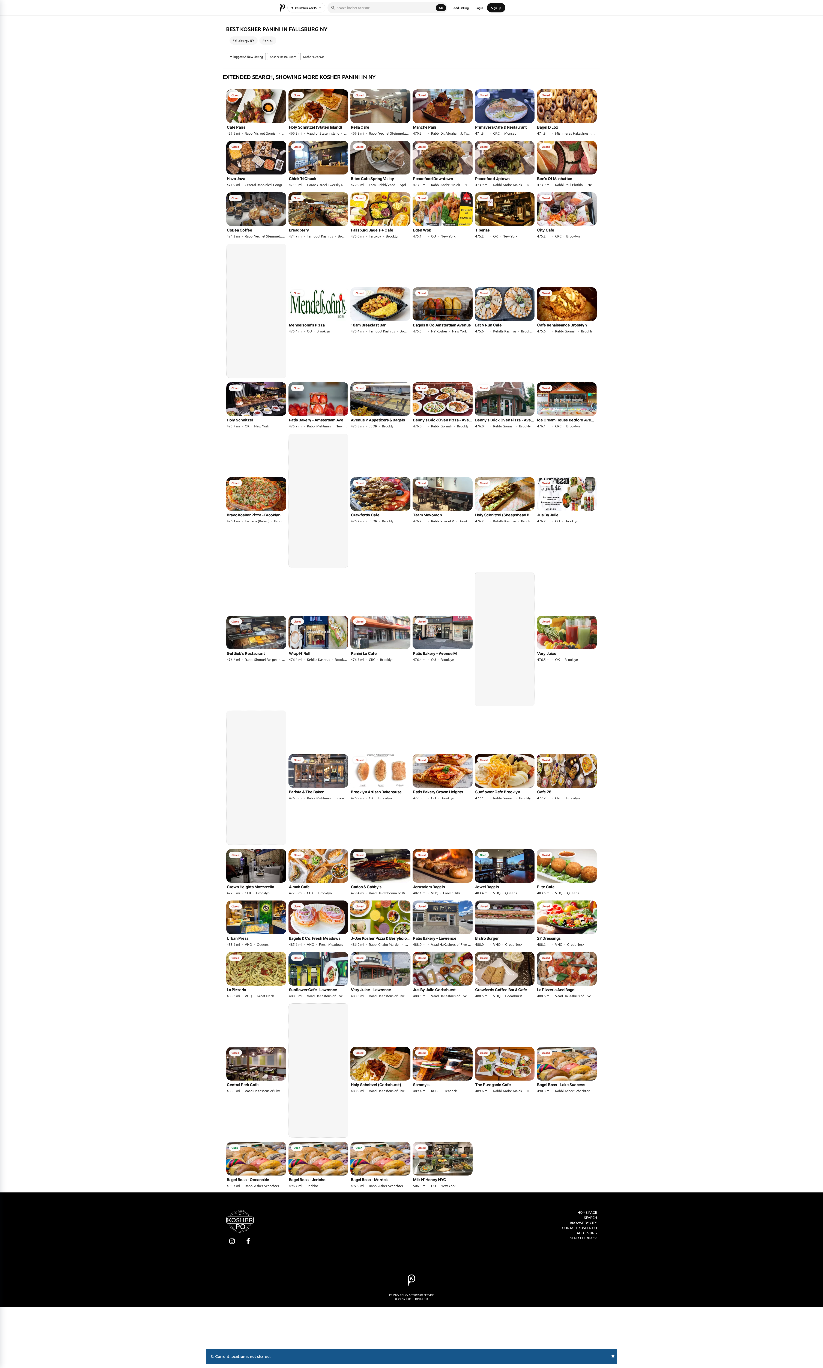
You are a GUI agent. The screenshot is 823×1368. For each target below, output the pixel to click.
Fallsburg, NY (243, 40)
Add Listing (461, 8)
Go (441, 7)
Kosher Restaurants (283, 57)
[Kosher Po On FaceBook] (248, 1241)
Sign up (496, 8)
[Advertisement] (256, 311)
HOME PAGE (587, 1212)
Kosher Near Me (313, 57)
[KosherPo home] (282, 7)
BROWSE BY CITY (583, 1222)
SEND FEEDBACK (583, 1238)
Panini (268, 40)
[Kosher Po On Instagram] (232, 1241)
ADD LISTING (587, 1233)
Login (479, 8)
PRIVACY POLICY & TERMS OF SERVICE (411, 1295)
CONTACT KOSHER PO (579, 1227)
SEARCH (590, 1217)
